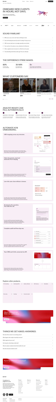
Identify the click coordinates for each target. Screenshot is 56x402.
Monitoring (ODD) (20, 384)
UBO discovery (20, 387)
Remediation (19, 388)
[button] (24, 1)
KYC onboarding (20, 383)
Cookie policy (20, 398)
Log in (46, 1)
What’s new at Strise (38, 383)
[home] (11, 1)
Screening (19, 391)
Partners (27, 1)
